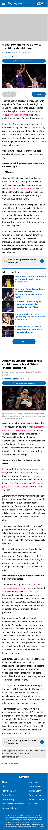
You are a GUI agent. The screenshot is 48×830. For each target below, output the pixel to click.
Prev (9, 94)
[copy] (16, 56)
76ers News (13, 763)
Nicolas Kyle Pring (12, 52)
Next (38, 94)
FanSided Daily (9, 791)
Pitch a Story (35, 791)
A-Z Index (33, 803)
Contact (5, 786)
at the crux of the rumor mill (22, 188)
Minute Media (13, 814)
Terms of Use (35, 795)
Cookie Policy (8, 799)
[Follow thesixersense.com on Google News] (42, 261)
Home (4, 763)
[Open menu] (3, 3)
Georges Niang (37, 127)
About (4, 782)
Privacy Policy (8, 795)
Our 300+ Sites (36, 786)
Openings (33, 782)
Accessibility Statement (13, 803)
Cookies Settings (9, 808)
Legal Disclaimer (37, 799)
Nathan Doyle (11, 379)
